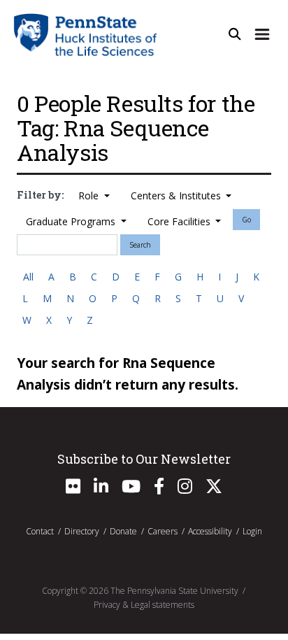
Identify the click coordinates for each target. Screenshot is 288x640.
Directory (81, 531)
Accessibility (210, 531)
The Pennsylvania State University (174, 591)
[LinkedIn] (101, 489)
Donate (123, 531)
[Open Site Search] (235, 34)
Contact (40, 531)
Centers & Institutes (177, 195)
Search (140, 245)
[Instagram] (185, 489)
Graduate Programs (72, 221)
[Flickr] (73, 489)
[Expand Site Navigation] (262, 34)
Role (89, 195)
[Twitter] (214, 489)
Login (252, 531)
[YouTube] (131, 489)
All (28, 276)
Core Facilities (180, 221)
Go (246, 220)
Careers (162, 531)
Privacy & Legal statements (144, 605)
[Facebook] (159, 489)
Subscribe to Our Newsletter (144, 458)
